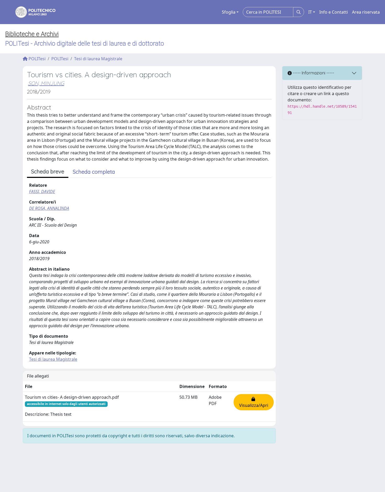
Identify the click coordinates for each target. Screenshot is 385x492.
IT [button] (310, 12)
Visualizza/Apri (253, 402)
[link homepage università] (32, 12)
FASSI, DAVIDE (42, 191)
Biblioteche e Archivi (32, 34)
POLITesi (37, 59)
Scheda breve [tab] (47, 171)
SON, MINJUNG (46, 83)
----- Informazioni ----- (313, 72)
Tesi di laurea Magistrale (98, 59)
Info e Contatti (333, 12)
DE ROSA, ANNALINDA (49, 208)
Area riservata (366, 12)
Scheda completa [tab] (94, 171)
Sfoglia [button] (228, 12)
